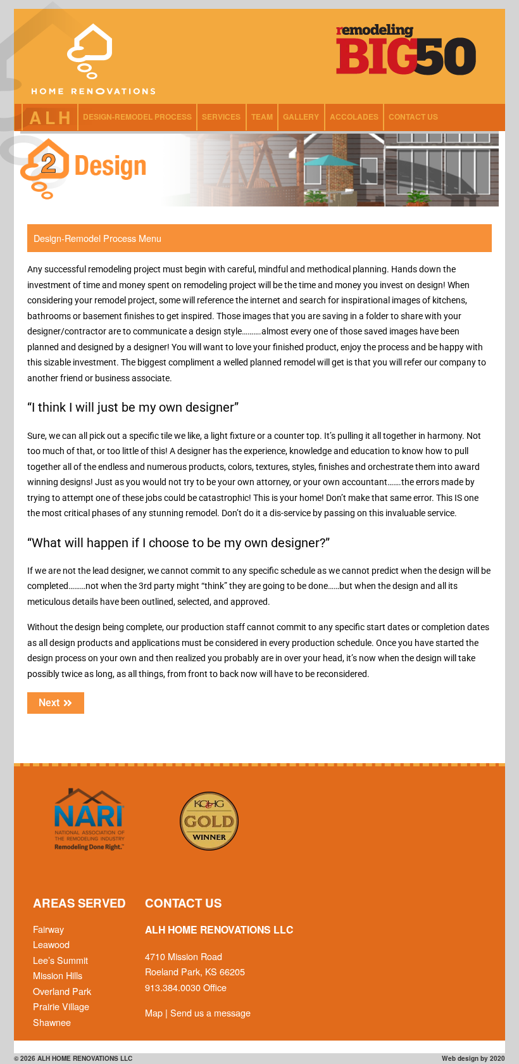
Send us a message (210, 1012)
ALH (51, 117)
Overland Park (62, 991)
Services (221, 116)
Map (154, 1012)
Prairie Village (61, 1006)
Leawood (51, 944)
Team (262, 116)
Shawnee (52, 1022)
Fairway (48, 928)
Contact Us (413, 116)
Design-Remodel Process (137, 116)
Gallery (301, 116)
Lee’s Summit (60, 959)
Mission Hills (57, 975)
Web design (460, 1058)
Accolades (354, 116)
